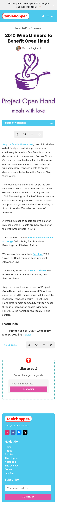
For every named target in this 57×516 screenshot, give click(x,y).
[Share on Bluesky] (25, 134)
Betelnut (38, 254)
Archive (9, 454)
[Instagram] (7, 432)
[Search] (43, 16)
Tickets (27, 334)
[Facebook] (13, 432)
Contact (9, 469)
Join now (28, 496)
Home (8, 446)
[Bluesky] (19, 432)
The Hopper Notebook (11, 460)
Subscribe (28, 389)
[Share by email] (32, 134)
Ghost (41, 507)
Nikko (30, 511)
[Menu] (47, 16)
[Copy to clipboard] (39, 134)
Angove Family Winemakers (17, 144)
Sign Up (9, 473)
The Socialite (9, 344)
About (8, 450)
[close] (53, 5)
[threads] (25, 432)
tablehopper (16, 507)
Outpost (49, 507)
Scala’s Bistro (38, 270)
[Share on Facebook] (17, 134)
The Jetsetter (12, 465)
